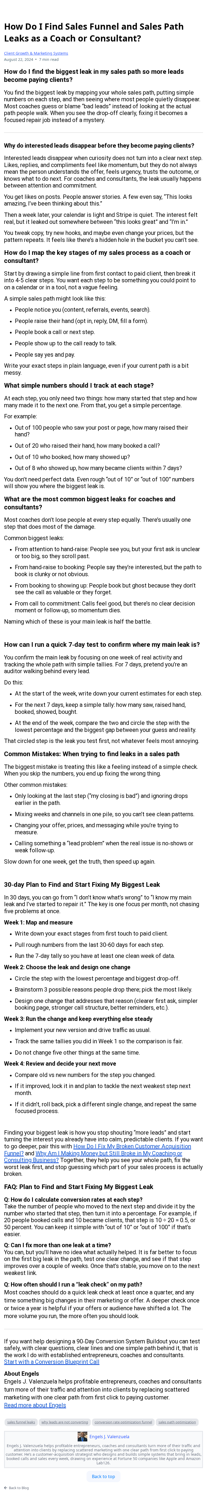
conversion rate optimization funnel (123, 1422)
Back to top (103, 1476)
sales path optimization (177, 1422)
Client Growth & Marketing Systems (36, 53)
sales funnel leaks (21, 1422)
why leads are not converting (65, 1422)
